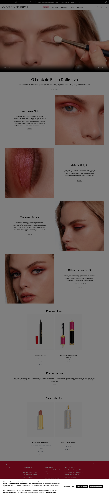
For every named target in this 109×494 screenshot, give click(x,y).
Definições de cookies (69, 486)
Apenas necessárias (82, 486)
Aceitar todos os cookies (96, 486)
